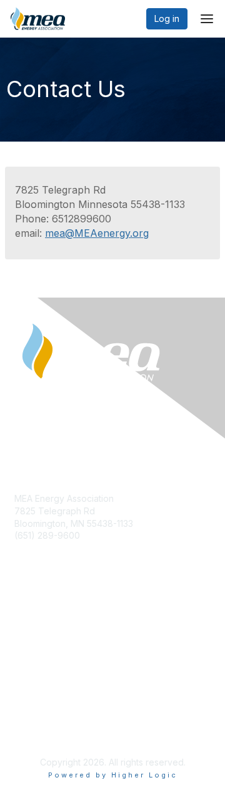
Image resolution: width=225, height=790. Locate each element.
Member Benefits (49, 630)
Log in (166, 18)
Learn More (38, 642)
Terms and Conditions (59, 737)
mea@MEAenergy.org (97, 233)
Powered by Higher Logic (113, 775)
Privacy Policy (43, 725)
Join (23, 618)
